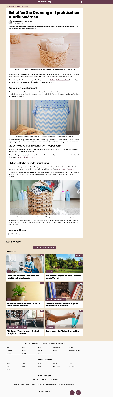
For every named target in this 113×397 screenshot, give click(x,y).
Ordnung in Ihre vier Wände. (59, 80)
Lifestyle (9, 353)
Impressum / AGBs (51, 384)
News (8, 347)
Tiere (23, 366)
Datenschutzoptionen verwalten (66, 384)
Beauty (8, 369)
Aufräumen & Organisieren (20, 6)
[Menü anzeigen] (82, 2)
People (71, 347)
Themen (24, 353)
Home (9, 6)
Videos (24, 350)
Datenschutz (40, 384)
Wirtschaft (9, 350)
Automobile (56, 366)
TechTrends (72, 366)
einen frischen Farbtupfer (65, 169)
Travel (39, 366)
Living (23, 363)
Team (22, 384)
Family (70, 363)
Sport (39, 347)
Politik (23, 347)
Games (55, 350)
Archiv (39, 353)
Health (8, 363)
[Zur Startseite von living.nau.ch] (44, 2)
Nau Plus (40, 350)
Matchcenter (56, 347)
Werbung (16, 384)
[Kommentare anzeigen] (78, 392)
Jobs (27, 384)
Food (8, 366)
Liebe (39, 363)
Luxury (55, 363)
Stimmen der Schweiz (74, 350)
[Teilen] (72, 392)
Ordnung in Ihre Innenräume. (26, 157)
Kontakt (33, 384)
